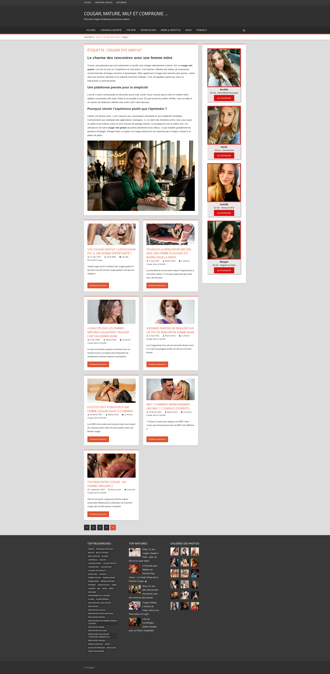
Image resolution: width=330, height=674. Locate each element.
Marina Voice (170, 261)
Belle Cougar (102, 553)
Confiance (92, 560)
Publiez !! (202, 30)
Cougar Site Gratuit (97, 571)
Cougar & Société (111, 30)
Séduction (111, 648)
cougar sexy (106, 567)
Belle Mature (94, 556)
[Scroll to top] (325, 669)
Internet (92, 585)
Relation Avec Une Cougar (99, 603)
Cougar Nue (93, 567)
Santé (107, 644)
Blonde (105, 556)
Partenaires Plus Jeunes (99, 596)
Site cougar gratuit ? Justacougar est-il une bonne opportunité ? (111, 251)
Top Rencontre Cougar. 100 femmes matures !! (106, 484)
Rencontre (93, 606)
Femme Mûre (93, 581)
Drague (103, 574)
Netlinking (121, 2)
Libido (114, 585)
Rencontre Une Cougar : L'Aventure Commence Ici (99, 635)
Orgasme (92, 592)
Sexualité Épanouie (96, 648)
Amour (91, 549)
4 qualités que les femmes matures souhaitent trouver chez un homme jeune (108, 332)
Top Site (131, 30)
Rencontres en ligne (97, 631)
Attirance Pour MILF (104, 549)
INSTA (189, 30)
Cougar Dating (94, 563)
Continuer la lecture (97, 285)
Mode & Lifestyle (171, 30)
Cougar (102, 560)
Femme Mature (109, 578)
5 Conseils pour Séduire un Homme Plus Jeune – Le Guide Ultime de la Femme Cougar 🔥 (143, 573)
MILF (99, 588)
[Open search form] (244, 30)
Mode (104, 588)
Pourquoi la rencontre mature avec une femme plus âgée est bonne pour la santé (168, 253)
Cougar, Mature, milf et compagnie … (126, 13)
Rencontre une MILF (97, 640)
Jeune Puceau (104, 585)
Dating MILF (93, 574)
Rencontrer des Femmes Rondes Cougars (102, 622)
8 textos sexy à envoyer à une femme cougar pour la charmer (110, 409)
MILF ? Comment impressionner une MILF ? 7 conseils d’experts (168, 406)
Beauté (91, 553)
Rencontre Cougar (96, 610)
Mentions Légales (103, 2)
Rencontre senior (96, 627)
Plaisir (91, 599)
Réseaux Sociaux (95, 644)
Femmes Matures (108, 581)
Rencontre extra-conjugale (101, 613)
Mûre (111, 588)
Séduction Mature (96, 651)
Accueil (87, 2)
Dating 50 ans (148, 30)
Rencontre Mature (96, 617)
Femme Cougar (94, 578)
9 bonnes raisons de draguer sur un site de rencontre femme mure (170, 330)
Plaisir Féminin (102, 599)
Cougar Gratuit (110, 563)
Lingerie (91, 588)
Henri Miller (111, 257)
